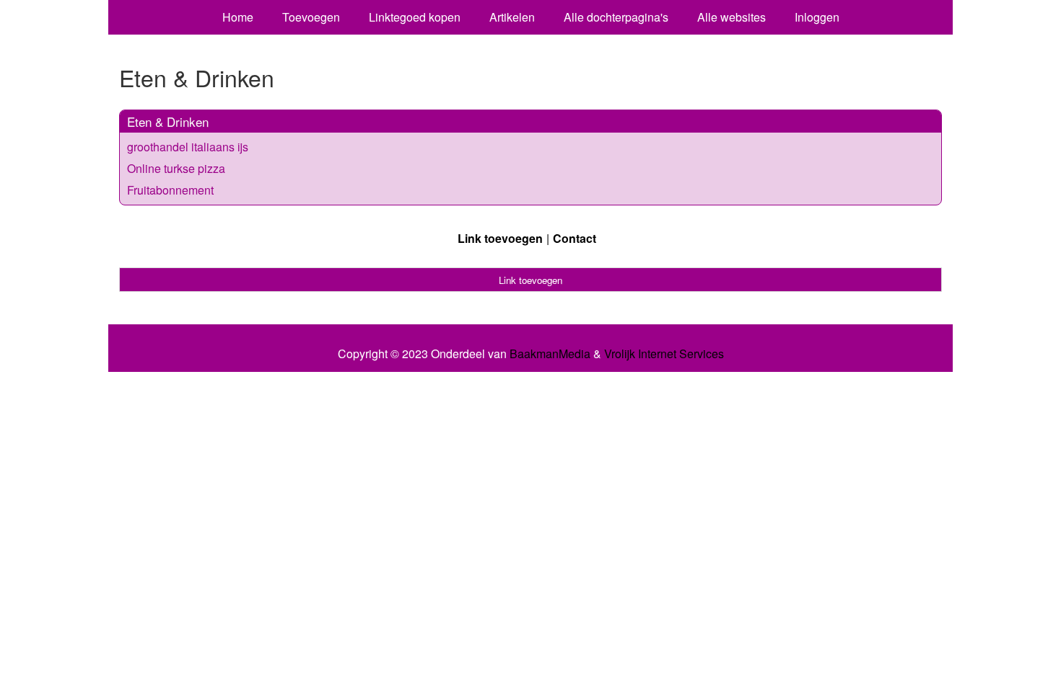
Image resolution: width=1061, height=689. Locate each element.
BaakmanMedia (550, 354)
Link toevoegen (500, 238)
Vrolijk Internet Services (664, 354)
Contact (574, 238)
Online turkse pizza (176, 168)
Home (237, 17)
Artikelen (512, 17)
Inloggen (817, 17)
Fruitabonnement (170, 190)
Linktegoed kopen (414, 17)
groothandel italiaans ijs (187, 146)
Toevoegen (311, 17)
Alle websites (731, 17)
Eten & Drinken (168, 121)
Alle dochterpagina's (616, 17)
